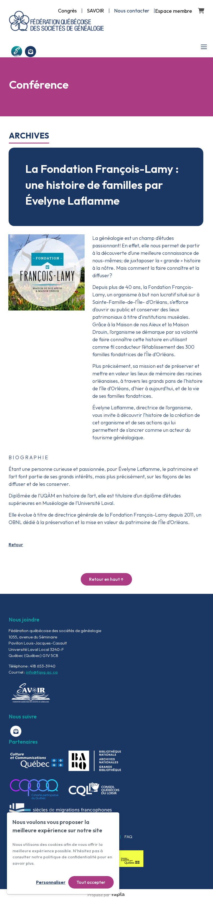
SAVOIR (95, 10)
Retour (16, 544)
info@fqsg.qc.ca (42, 672)
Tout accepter (91, 882)
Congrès (67, 10)
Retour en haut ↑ (106, 579)
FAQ (128, 836)
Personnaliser (50, 882)
